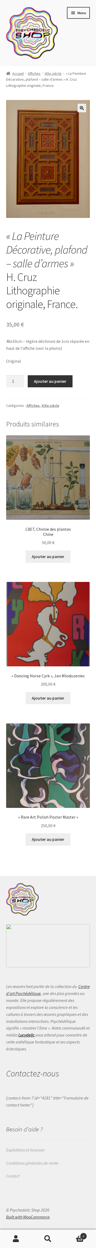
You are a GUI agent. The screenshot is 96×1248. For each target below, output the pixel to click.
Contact (13, 1176)
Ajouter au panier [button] (48, 556)
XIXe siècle (53, 73)
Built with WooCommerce (28, 1217)
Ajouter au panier (50, 381)
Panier (74, 1234)
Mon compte (16, 1239)
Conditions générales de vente (32, 1163)
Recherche (48, 1239)
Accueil (18, 73)
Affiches (34, 73)
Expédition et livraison (25, 1150)
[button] (82, 108)
